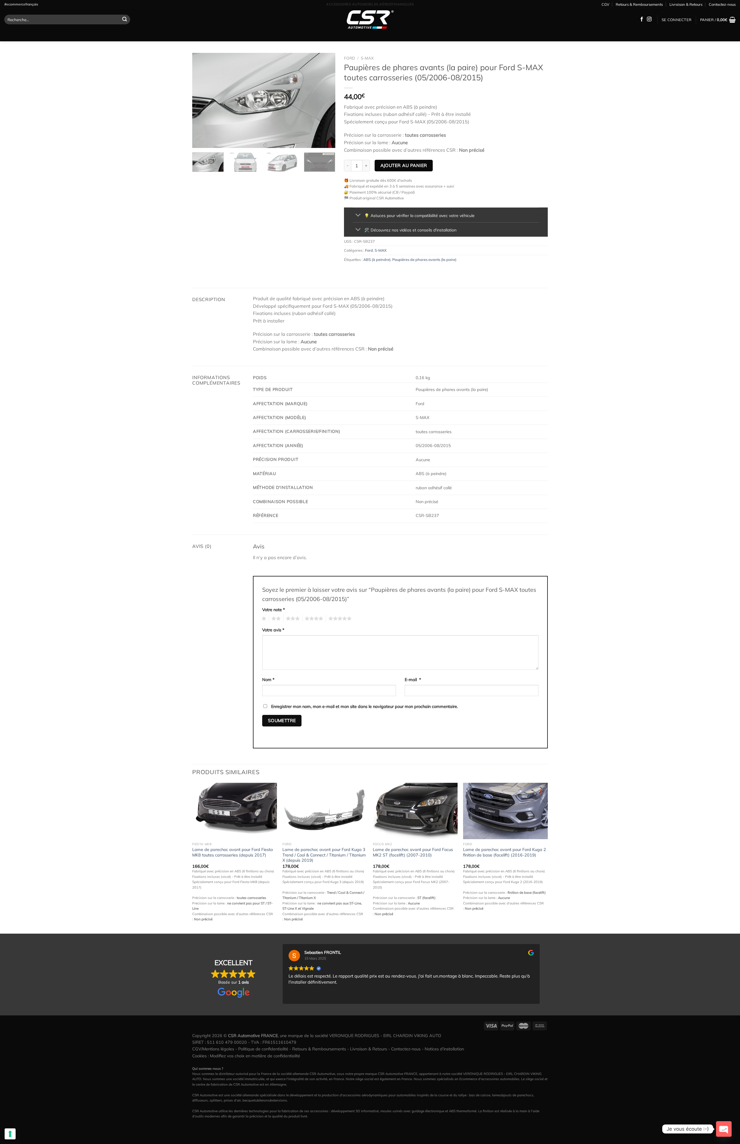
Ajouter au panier (403, 165)
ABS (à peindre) (377, 259)
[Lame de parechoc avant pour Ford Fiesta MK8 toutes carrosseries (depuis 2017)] (234, 811)
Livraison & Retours (685, 4)
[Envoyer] (125, 20)
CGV (605, 4)
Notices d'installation (444, 1049)
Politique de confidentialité (263, 1049)
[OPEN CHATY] (724, 1129)
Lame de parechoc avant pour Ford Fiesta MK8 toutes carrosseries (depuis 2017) (232, 852)
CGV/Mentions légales (213, 1049)
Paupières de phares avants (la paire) (424, 259)
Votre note (273, 609)
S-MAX (367, 57)
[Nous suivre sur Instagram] (649, 19)
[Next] (325, 100)
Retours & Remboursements (639, 4)
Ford (349, 57)
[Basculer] (358, 215)
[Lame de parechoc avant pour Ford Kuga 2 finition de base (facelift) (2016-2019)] (505, 811)
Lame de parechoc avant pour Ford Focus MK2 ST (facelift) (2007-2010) (413, 852)
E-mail (413, 679)
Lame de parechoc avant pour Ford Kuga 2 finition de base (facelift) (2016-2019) (504, 852)
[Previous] (202, 100)
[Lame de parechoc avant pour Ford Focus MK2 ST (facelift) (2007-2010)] (415, 811)
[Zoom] (200, 141)
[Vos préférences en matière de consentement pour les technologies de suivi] (10, 1133)
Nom (268, 679)
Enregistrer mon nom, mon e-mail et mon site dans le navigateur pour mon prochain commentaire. (364, 706)
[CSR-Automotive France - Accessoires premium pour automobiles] (370, 19)
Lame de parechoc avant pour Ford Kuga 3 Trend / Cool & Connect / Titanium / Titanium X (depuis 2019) (324, 855)
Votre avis (273, 630)
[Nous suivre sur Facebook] (641, 19)
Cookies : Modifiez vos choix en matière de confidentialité (246, 1055)
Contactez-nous (722, 4)
